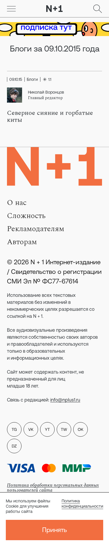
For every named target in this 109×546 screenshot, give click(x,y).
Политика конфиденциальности (82, 503)
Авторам (22, 242)
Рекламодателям (35, 229)
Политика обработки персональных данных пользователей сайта (53, 488)
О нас (16, 202)
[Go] (11, 8)
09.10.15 (15, 79)
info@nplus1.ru (65, 399)
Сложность (26, 216)
